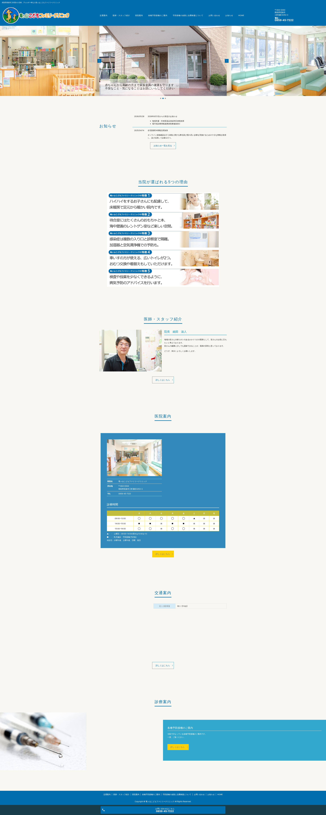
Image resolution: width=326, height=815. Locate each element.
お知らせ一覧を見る (163, 145)
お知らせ (229, 15)
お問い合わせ (214, 15)
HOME (241, 15)
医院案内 (139, 15)
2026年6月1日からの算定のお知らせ (162, 116)
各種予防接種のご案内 (157, 15)
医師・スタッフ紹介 (121, 15)
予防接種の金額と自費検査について (188, 15)
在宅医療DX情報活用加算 (158, 130)
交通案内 (103, 15)
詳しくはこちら (163, 380)
